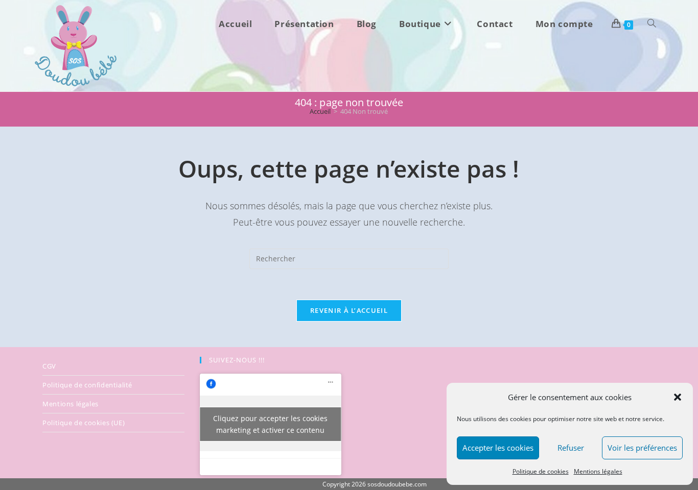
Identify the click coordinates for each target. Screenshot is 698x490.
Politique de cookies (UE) (83, 422)
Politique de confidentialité (87, 384)
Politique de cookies (541, 471)
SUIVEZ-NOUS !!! (237, 359)
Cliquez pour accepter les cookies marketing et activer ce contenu (270, 424)
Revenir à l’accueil (349, 310)
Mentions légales (598, 471)
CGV (49, 366)
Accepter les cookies (497, 448)
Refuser (570, 448)
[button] (677, 397)
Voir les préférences (642, 448)
